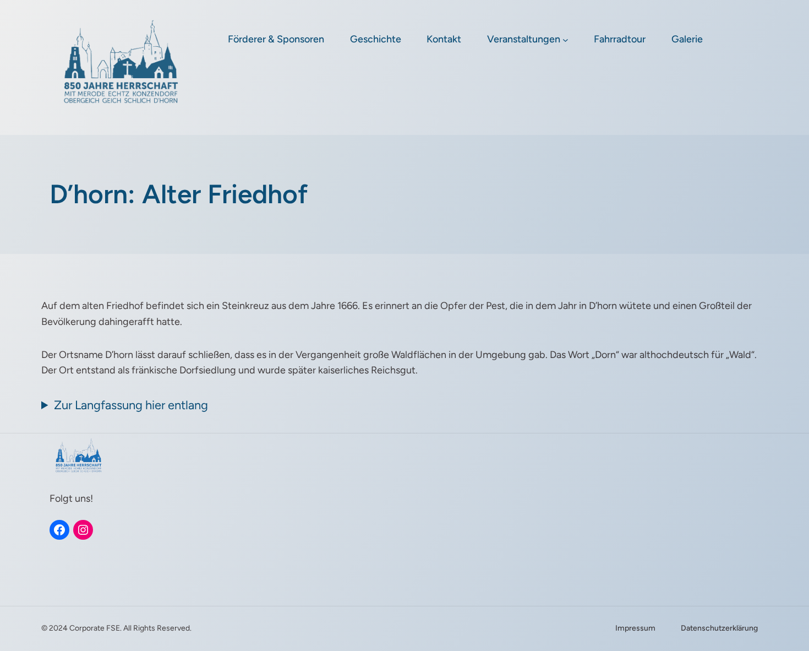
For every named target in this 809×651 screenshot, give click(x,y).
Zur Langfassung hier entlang (131, 405)
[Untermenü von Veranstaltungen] (565, 40)
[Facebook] (59, 530)
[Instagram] (83, 530)
